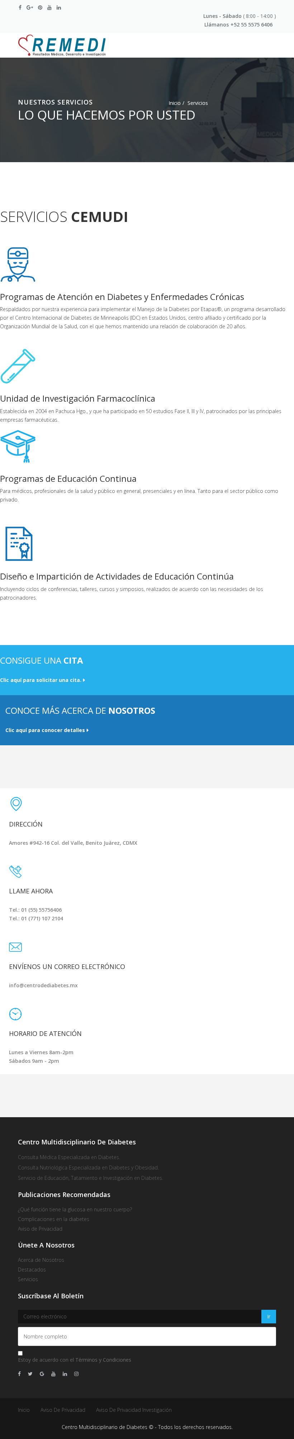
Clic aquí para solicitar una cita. (40, 680)
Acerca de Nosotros (41, 1259)
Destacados (32, 1269)
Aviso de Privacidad (63, 1410)
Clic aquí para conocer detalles (45, 730)
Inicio (175, 103)
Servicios (28, 1279)
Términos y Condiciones (103, 1359)
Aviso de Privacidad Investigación (134, 1410)
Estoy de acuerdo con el (74, 1359)
